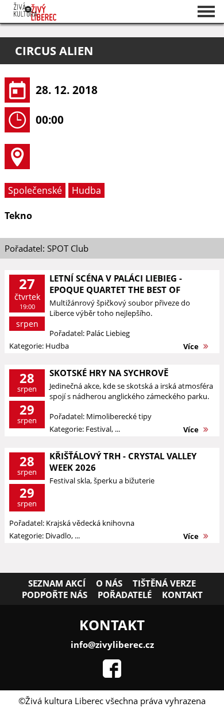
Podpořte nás (54, 594)
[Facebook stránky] (112, 674)
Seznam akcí (57, 583)
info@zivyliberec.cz (112, 644)
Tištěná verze (164, 583)
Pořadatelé (125, 594)
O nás (109, 583)
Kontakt (182, 594)
